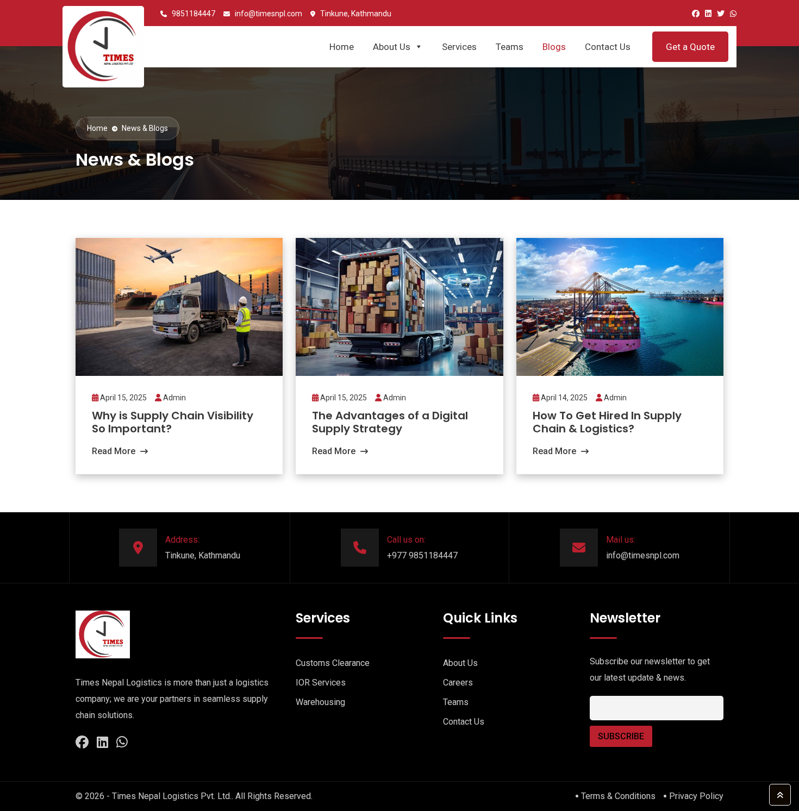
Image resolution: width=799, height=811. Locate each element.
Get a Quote (690, 46)
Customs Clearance (333, 663)
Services (459, 46)
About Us (391, 46)
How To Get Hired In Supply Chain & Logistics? (607, 422)
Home (341, 46)
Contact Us (608, 46)
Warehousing (320, 702)
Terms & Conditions (618, 796)
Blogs (554, 46)
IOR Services (321, 682)
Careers (458, 682)
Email (598, 690)
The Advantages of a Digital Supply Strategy (390, 422)
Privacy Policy (696, 796)
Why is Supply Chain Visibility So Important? (172, 422)
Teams (509, 46)
